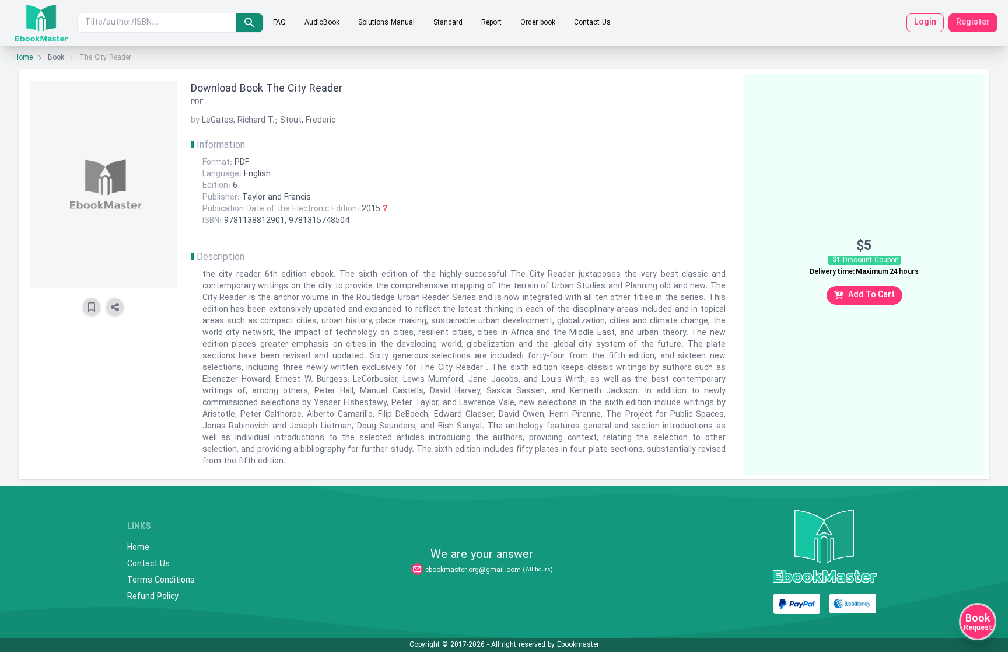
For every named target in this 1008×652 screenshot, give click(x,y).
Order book (537, 23)
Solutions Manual (386, 23)
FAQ (279, 23)
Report (491, 23)
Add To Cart (871, 295)
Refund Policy (152, 597)
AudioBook (322, 23)
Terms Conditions (161, 581)
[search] (249, 22)
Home (23, 57)
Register (973, 22)
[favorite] (91, 307)
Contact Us (592, 23)
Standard (448, 23)
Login (925, 22)
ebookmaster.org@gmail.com (473, 570)
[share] (115, 307)
